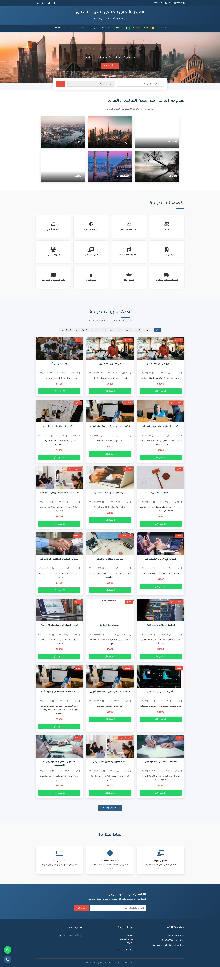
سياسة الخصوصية (125, 950)
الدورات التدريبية (127, 939)
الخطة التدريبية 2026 (142, 28)
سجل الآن (159, 391)
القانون (94, 330)
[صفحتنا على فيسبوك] (55, 3)
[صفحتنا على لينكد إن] (43, 3)
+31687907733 (159, 3)
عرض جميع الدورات (110, 808)
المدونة (81, 28)
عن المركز (93, 28)
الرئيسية (163, 28)
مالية (119, 330)
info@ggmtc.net (175, 3)
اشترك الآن (81, 908)
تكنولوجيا (148, 330)
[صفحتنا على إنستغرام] (37, 3)
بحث (60, 84)
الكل (157, 330)
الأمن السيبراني (81, 330)
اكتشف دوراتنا (110, 66)
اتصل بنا (68, 28)
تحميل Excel (120, 28)
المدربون (106, 28)
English (57, 28)
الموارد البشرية (107, 330)
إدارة (138, 330)
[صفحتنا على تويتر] (49, 3)
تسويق (128, 330)
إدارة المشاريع (66, 330)
